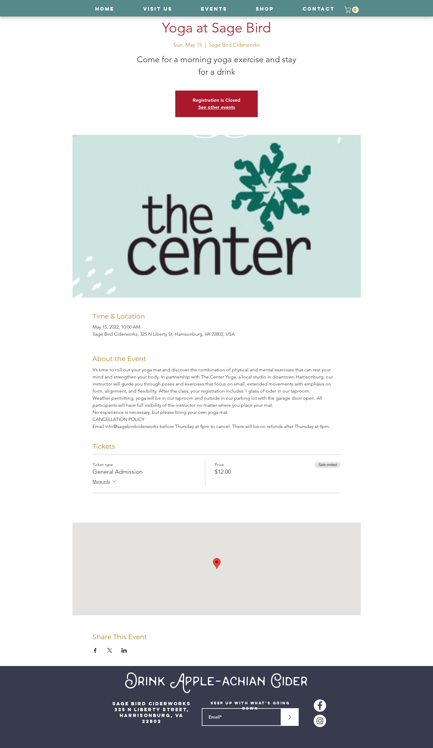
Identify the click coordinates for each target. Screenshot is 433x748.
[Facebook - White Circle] (320, 705)
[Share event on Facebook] (95, 650)
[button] (352, 9)
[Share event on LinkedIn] (124, 650)
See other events (216, 107)
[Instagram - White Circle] (320, 721)
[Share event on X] (110, 650)
